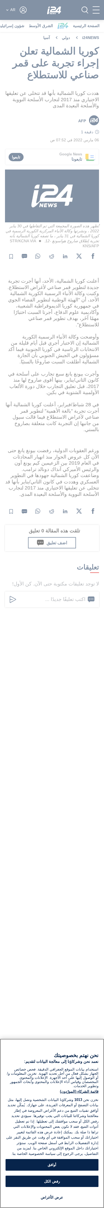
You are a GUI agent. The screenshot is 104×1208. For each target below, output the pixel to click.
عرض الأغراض (52, 1197)
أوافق (52, 1165)
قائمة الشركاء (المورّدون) (79, 1091)
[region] (52, 1123)
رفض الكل (52, 1181)
